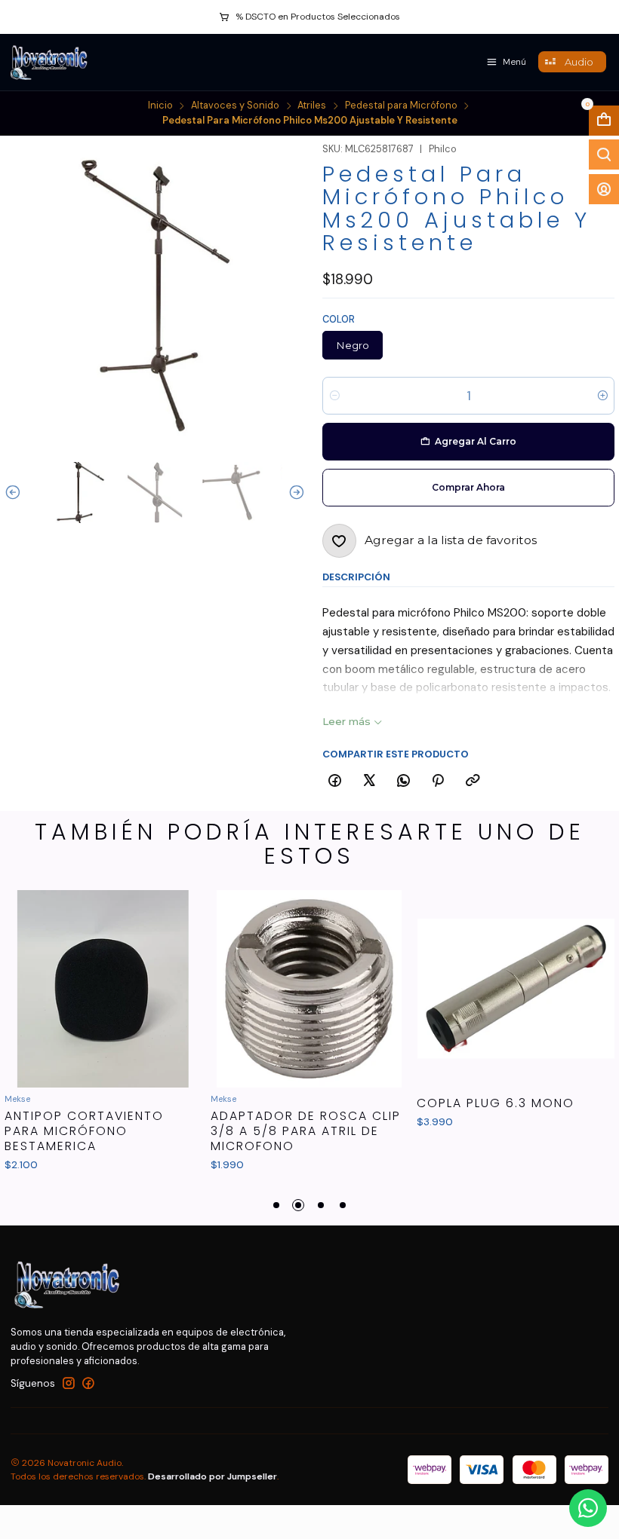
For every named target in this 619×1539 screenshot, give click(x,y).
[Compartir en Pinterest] (438, 781)
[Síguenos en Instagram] (68, 1383)
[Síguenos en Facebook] (88, 1383)
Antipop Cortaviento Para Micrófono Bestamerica (84, 1131)
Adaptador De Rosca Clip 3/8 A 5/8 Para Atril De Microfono (306, 1131)
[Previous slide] (16, 492)
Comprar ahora (468, 487)
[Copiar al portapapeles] (472, 781)
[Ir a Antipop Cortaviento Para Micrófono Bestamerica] (103, 989)
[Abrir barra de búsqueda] (604, 154)
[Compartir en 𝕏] (368, 781)
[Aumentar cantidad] (602, 396)
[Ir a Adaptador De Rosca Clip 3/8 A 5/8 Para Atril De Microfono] (309, 989)
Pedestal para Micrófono (401, 106)
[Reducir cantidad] (334, 396)
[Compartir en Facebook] (334, 781)
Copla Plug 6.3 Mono (495, 1103)
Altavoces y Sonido (235, 106)
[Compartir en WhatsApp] (404, 781)
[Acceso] (604, 189)
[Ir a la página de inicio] (50, 61)
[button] (276, 1205)
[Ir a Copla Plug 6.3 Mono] (515, 989)
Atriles (311, 106)
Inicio (160, 106)
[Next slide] (293, 492)
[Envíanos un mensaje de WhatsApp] (588, 1508)
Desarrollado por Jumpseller (212, 1476)
